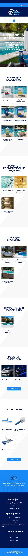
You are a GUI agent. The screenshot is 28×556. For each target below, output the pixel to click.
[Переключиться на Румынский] (21, 5)
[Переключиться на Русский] (24, 5)
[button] (14, 21)
